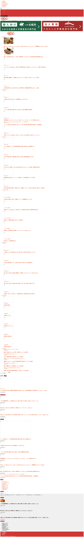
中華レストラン (6, 44)
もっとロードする (3, 417)
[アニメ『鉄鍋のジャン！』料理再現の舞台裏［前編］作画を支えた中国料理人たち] (8, 143)
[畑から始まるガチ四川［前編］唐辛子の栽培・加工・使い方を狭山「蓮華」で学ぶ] (8, 280)
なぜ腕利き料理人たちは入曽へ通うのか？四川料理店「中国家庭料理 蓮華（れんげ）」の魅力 (21, 87)
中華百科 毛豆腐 (7, 305)
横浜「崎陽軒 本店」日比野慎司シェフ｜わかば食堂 (13, 365)
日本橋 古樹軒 (4, 10)
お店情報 (3, 36)
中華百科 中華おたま (8, 346)
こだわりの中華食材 (5, 3)
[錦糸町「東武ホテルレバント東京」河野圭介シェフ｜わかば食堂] (11, 349)
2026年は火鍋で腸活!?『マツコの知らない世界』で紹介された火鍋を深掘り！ (18, 262)
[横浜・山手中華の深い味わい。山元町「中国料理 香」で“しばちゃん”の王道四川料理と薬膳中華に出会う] (2, 469)
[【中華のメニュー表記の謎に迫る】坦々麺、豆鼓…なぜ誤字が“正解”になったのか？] (8, 249)
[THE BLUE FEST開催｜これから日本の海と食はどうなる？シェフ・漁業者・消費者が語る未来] (8, 164)
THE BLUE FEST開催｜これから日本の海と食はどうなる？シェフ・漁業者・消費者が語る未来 (22, 167)
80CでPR (3, 11)
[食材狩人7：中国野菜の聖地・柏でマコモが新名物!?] (8, 217)
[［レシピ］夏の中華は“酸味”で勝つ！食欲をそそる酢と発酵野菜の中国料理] (2, 450)
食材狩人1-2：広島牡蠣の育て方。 (10, 240)
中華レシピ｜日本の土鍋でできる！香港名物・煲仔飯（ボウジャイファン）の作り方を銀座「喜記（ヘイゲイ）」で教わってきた (24, 414)
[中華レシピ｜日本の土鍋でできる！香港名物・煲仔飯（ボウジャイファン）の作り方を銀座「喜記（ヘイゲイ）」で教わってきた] (2, 515)
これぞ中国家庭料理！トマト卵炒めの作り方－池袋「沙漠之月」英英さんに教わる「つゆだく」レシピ (19, 400)
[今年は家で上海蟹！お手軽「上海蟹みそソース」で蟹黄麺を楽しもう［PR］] (8, 196)
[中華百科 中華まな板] (8, 333)
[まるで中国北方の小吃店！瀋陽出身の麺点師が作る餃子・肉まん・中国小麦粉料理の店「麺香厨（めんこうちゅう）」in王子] (7, 387)
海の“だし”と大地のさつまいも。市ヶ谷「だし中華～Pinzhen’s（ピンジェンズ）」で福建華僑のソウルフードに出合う (26, 46)
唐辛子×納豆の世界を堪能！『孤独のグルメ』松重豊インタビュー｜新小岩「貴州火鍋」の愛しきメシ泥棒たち (24, 187)
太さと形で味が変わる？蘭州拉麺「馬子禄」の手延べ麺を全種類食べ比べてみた (19, 156)
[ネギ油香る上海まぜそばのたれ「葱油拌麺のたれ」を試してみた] (8, 96)
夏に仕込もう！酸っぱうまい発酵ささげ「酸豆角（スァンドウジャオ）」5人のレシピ (16, 407)
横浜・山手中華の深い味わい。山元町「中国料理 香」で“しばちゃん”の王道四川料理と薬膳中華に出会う (23, 56)
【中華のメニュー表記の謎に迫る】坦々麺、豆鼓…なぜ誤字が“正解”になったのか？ (19, 252)
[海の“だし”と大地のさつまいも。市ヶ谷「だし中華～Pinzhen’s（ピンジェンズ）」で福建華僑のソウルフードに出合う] (8, 43)
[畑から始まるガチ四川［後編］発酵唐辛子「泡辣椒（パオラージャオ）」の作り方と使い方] (8, 270)
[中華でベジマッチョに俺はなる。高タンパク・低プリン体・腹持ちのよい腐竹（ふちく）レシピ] (8, 132)
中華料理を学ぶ (4, 4)
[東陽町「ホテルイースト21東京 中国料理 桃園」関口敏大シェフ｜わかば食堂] (14, 358)
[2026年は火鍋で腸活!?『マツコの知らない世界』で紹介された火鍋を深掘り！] (8, 259)
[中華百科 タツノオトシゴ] (8, 323)
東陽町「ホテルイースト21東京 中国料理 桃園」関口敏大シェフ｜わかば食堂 (18, 361)
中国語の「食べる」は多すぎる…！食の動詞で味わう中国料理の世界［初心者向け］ (19, 293)
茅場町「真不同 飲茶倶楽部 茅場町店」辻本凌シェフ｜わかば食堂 (16, 370)
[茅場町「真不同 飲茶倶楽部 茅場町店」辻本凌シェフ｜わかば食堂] (12, 367)
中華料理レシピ (4, 89)
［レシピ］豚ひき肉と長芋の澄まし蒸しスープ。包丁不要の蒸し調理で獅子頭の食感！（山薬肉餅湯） (23, 124)
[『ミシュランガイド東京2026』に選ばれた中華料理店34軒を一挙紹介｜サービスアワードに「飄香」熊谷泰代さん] (8, 64)
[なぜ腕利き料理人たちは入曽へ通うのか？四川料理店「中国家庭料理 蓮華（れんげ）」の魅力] (8, 85)
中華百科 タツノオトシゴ (8, 325)
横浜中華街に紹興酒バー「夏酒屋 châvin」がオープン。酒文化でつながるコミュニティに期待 (21, 77)
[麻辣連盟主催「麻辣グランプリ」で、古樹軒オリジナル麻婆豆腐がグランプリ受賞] (8, 174)
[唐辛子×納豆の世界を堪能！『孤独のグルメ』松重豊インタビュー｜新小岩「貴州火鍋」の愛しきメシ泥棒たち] (8, 185)
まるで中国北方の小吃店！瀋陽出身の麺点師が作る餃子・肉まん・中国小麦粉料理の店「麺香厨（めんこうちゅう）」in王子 (23, 390)
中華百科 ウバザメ (7, 315)
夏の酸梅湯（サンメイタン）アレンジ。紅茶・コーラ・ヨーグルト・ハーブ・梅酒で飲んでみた (18, 458)
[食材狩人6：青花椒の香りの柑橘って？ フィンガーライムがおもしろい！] (8, 227)
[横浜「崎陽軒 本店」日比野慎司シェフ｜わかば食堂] (10, 363)
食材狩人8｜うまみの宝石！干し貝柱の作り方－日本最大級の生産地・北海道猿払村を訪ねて (21, 209)
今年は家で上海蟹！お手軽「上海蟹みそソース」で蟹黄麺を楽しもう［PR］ (18, 199)
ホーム (1, 373)
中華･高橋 (3, 9)
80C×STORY (4, 481)
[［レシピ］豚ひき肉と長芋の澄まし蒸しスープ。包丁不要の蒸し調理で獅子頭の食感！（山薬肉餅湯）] (16, 121)
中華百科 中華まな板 (8, 336)
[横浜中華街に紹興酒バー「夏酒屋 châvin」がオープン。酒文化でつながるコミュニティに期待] (8, 74)
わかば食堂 (4, 6)
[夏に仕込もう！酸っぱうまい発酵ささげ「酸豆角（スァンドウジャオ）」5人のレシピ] (2, 508)
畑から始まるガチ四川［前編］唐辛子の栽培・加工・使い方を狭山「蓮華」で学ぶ (19, 283)
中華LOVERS (4, 136)
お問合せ (3, 12)
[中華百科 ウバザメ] (8, 312)
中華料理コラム (5, 486)
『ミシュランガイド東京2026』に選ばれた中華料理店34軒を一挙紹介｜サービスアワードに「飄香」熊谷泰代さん (25, 67)
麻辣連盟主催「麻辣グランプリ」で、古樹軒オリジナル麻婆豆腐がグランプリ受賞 (19, 177)
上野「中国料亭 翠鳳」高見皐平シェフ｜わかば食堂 (13, 356)
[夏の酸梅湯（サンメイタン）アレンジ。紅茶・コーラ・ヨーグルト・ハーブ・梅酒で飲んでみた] (8, 117)
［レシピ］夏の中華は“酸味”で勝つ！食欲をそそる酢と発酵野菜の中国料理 (18, 109)
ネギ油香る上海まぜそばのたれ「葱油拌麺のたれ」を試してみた (16, 99)
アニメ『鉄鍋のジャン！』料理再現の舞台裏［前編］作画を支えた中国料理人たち (19, 146)
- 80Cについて (2, 495)
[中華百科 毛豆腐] (8, 302)
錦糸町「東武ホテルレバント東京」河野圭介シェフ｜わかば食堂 (16, 352)
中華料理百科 (4, 5)
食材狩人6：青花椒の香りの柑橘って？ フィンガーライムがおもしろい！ (17, 230)
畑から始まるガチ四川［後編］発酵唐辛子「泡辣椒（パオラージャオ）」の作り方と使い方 (21, 272)
